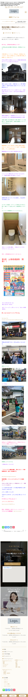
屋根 (3, 663)
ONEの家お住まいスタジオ (14, 633)
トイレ (4, 674)
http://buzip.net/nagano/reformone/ (9, 476)
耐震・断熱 (18, 667)
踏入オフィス (14, 626)
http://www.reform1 (17, 511)
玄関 (16, 664)
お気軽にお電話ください (14, 610)
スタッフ (6, 679)
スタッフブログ (7, 686)
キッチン (5, 670)
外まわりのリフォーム (7, 660)
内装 (16, 665)
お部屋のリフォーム (19, 660)
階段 (16, 663)
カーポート (4, 665)
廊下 (16, 662)
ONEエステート (14, 640)
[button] (26, 12)
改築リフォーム (14, 17)
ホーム (3, 21)
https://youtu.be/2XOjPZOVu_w (8, 504)
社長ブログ (8, 21)
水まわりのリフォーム (7, 669)
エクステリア (5, 664)
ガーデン (4, 666)
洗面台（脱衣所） (7, 673)
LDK (16, 661)
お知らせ (6, 681)
